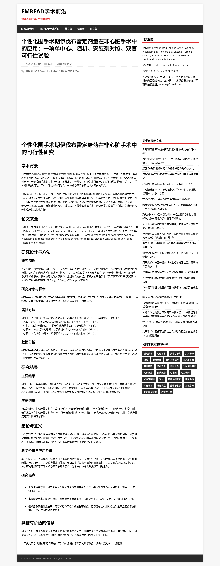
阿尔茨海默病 (150, 392)
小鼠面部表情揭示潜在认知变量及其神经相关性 (167, 183)
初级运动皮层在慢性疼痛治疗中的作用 (162, 297)
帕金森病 (189, 379)
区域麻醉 (148, 366)
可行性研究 (73, 71)
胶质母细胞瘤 (174, 379)
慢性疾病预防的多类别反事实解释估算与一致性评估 (170, 272)
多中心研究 (175, 353)
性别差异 (174, 366)
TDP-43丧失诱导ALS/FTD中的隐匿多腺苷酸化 (166, 199)
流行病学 (148, 353)
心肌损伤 (62, 71)
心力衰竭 (185, 372)
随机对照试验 (172, 360)
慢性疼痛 (157, 360)
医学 (69, 63)
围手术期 (30, 71)
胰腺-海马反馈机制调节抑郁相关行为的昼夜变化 (168, 168)
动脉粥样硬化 (189, 366)
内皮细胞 (161, 372)
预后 (161, 379)
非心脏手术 (52, 71)
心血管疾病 (149, 379)
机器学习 (148, 385)
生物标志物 (175, 385)
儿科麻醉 (189, 353)
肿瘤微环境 (166, 392)
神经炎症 (161, 385)
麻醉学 (51, 63)
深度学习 (189, 385)
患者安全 (161, 366)
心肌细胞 (148, 372)
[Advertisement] (79, 109)
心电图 (173, 372)
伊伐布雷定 (40, 71)
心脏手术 (161, 353)
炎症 (146, 360)
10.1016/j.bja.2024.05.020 (163, 71)
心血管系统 (61, 63)
